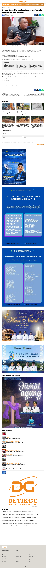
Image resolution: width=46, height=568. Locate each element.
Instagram (5, 558)
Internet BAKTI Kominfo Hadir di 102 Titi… (14, 473)
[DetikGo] (23, 1)
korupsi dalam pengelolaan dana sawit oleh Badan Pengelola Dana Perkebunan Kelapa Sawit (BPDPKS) (20, 85)
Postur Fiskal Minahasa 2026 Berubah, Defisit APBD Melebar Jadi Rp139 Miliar (15, 522)
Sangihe (10, 454)
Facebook (5, 554)
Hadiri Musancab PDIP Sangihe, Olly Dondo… (14, 455)
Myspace (5, 559)
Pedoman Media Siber (33, 548)
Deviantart (31, 558)
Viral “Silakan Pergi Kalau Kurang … (13, 438)
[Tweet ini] (37, 15)
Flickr (17, 561)
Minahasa (12, 441)
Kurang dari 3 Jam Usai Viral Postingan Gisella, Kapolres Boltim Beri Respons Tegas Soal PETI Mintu (8, 126)
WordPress (31, 556)
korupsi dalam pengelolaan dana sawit (26, 83)
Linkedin (18, 558)
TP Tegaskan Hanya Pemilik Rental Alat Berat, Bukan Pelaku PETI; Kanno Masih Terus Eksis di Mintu (22, 125)
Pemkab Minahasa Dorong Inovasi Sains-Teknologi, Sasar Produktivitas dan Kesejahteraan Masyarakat (19, 517)
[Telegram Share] (40, 15)
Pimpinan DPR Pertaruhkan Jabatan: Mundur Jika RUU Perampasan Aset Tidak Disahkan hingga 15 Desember (37, 113)
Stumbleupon (19, 556)
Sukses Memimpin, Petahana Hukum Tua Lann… (15, 460)
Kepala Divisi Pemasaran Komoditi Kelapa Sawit (11, 83)
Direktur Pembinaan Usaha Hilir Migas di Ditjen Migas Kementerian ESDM (15, 81)
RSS (30, 561)
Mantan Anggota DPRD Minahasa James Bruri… (15, 442)
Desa (7, 441)
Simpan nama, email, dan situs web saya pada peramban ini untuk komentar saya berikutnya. (19, 142)
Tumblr (5, 556)
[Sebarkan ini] (35, 15)
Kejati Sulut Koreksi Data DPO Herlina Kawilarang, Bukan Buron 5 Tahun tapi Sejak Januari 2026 (8, 112)
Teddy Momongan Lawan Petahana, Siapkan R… (15, 468)
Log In (17, 550)
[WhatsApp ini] (42, 15)
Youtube (31, 559)
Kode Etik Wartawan (6, 550)
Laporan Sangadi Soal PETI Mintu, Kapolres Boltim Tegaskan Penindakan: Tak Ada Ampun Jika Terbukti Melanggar (22, 113)
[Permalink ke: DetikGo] (3, 14)
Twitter (18, 554)
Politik (7, 454)
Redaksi (3, 548)
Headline (7, 437)
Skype (18, 559)
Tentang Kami (18, 548)
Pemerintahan (16, 441)
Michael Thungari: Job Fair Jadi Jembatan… (14, 446)
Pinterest (31, 554)
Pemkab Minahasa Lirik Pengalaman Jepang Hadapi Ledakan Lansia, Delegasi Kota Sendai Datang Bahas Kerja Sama (21, 525)
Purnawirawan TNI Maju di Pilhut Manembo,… (15, 451)
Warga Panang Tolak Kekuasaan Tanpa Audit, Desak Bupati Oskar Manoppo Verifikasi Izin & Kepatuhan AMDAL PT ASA (21, 518)
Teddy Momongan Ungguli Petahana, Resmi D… (15, 464)
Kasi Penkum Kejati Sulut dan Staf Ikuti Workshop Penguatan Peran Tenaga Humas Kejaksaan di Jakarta (11, 94)
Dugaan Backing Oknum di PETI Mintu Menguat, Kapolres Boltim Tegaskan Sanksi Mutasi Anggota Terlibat (37, 126)
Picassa (5, 561)
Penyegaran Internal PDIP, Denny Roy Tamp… (15, 433)
